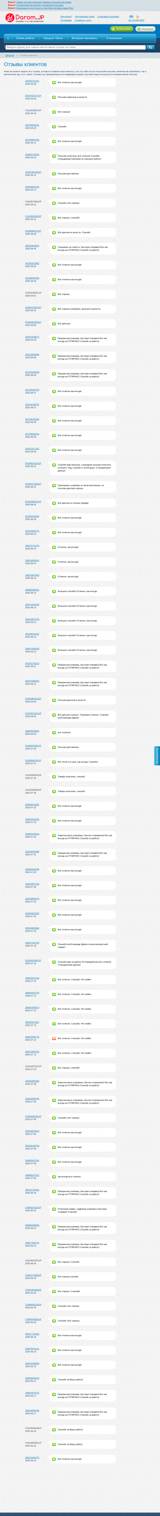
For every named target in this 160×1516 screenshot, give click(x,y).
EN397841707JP (33, 96)
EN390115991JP (33, 960)
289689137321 (32, 1175)
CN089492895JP (33, 1319)
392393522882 (32, 263)
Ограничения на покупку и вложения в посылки (39, 5)
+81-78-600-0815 (136, 20)
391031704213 (32, 663)
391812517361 (32, 448)
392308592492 (32, 278)
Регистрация (147, 29)
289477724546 (32, 1334)
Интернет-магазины (84, 38)
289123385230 (32, 1051)
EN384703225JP (33, 307)
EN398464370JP (33, 231)
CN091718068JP (33, 1275)
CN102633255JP (33, 216)
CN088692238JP (33, 1304)
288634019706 (32, 978)
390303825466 (32, 928)
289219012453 (32, 575)
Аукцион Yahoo (53, 38)
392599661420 (32, 187)
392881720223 (32, 154)
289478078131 (32, 1349)
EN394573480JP (33, 484)
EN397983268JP (33, 172)
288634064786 (32, 1410)
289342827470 (32, 619)
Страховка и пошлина (108, 16)
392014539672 (32, 337)
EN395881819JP (33, 699)
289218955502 (32, 560)
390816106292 (32, 819)
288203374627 (32, 1022)
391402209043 (32, 372)
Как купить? (66, 16)
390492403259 (32, 869)
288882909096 (32, 1225)
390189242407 (32, 634)
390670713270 (32, 546)
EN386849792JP (33, 760)
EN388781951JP (33, 746)
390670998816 (32, 681)
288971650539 (32, 649)
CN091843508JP (33, 1290)
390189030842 (32, 1131)
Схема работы (25, 38)
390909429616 (32, 834)
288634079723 (32, 1393)
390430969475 (32, 899)
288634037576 (32, 993)
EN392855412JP (33, 501)
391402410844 (32, 516)
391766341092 (32, 419)
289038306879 (32, 1378)
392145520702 (32, 390)
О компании (114, 38)
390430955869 (32, 1081)
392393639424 (32, 246)
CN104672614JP (33, 713)
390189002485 (32, 851)
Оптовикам (66, 20)
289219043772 (32, 1457)
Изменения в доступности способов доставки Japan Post (44, 8)
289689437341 (32, 1160)
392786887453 (32, 140)
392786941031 (32, 125)
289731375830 (32, 1190)
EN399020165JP (33, 463)
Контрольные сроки (84, 16)
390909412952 (32, 804)
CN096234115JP (33, 1207)
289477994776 (32, 1243)
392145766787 (32, 404)
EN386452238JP (33, 322)
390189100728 (32, 1146)
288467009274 (32, 1007)
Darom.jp (25, 18)
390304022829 (32, 913)
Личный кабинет (123, 29)
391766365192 (32, 434)
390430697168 (32, 884)
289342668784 (32, 1099)
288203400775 (32, 1037)
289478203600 (32, 1363)
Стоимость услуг (83, 20)
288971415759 (32, 943)
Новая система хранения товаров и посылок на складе (43, 2)
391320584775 (32, 531)
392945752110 (32, 81)
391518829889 (32, 354)
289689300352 (32, 590)
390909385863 (32, 731)
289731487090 (32, 604)
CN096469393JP (33, 1116)
